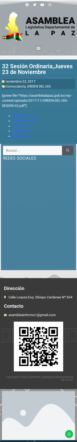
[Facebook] (27, 4)
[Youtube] (42, 4)
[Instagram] (50, 4)
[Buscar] (67, 150)
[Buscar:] (32, 150)
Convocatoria (16, 86)
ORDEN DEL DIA (39, 86)
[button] (38, 48)
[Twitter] (34, 4)
